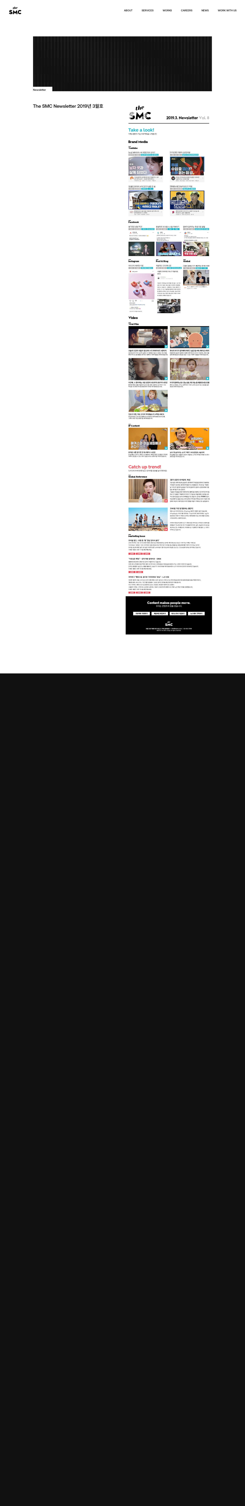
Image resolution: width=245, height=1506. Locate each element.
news (205, 10)
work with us (227, 10)
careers (186, 10)
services (148, 10)
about (128, 10)
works (167, 10)
